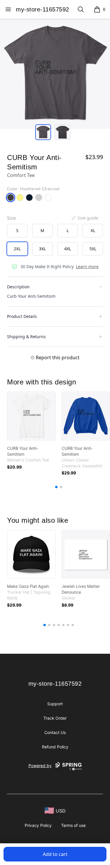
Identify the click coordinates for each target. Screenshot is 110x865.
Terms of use (73, 825)
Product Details (22, 316)
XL (93, 230)
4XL (67, 248)
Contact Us (55, 732)
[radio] (17, 230)
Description (18, 287)
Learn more (87, 266)
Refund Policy (55, 746)
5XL (92, 248)
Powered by (40, 765)
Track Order (55, 718)
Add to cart (55, 854)
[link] (31, 416)
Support (55, 703)
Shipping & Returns (26, 336)
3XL (42, 248)
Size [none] (11, 218)
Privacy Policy (38, 825)
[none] (84, 218)
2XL (17, 248)
